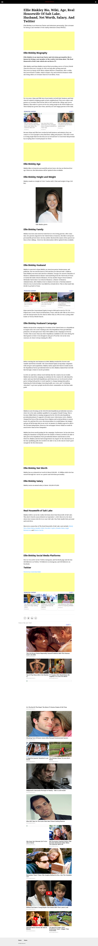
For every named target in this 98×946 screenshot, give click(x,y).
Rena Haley (30, 528)
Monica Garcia (38, 530)
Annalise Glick (39, 528)
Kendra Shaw (60, 528)
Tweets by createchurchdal (32, 572)
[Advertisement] (49, 41)
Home (20, 940)
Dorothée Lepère (50, 528)
